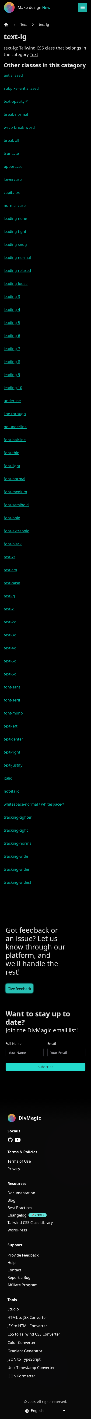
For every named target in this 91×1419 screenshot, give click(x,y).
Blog (11, 1200)
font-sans (12, 687)
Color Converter (21, 1342)
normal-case (15, 205)
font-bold (12, 517)
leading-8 (12, 361)
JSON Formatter (21, 1376)
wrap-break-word (19, 127)
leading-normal (17, 257)
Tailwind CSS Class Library (30, 1222)
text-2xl (10, 622)
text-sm (10, 569)
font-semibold (16, 504)
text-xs (9, 556)
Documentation (21, 1192)
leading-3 (12, 296)
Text (24, 24)
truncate (11, 153)
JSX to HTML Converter (27, 1325)
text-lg (44, 24)
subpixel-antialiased (21, 88)
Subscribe (45, 1067)
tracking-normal (18, 843)
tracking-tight (16, 830)
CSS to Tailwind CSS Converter (33, 1334)
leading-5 (12, 322)
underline (12, 400)
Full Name (13, 1043)
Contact (14, 1270)
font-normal (14, 478)
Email (51, 1043)
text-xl (9, 609)
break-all (11, 140)
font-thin (11, 452)
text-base (12, 582)
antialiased (13, 75)
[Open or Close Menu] (82, 7)
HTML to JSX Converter (27, 1317)
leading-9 (12, 374)
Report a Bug (19, 1277)
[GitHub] (10, 1140)
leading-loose (16, 283)
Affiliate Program (22, 1284)
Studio (13, 1309)
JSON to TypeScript (24, 1359)
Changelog (17, 1215)
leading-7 (12, 348)
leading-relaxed (17, 270)
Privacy (13, 1168)
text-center (13, 739)
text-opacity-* (16, 101)
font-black (13, 543)
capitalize (12, 192)
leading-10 (13, 387)
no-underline (15, 426)
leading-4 (12, 309)
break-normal (16, 114)
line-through (15, 413)
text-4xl (10, 648)
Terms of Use (19, 1161)
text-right (12, 752)
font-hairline (15, 439)
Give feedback (19, 988)
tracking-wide (16, 856)
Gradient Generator (24, 1350)
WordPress (17, 1230)
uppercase (13, 166)
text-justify (13, 765)
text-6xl (10, 674)
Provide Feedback (23, 1255)
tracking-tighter (18, 817)
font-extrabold (16, 530)
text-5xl (10, 661)
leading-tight (15, 231)
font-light (12, 465)
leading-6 (12, 335)
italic (8, 778)
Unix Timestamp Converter (31, 1367)
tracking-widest (17, 882)
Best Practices (19, 1207)
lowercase (13, 179)
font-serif (12, 700)
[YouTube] (17, 1140)
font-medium (15, 491)
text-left (11, 726)
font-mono (13, 713)
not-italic (11, 791)
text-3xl (10, 635)
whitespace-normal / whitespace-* (34, 804)
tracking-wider (17, 869)
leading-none (15, 218)
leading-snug (15, 244)
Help (11, 1262)
